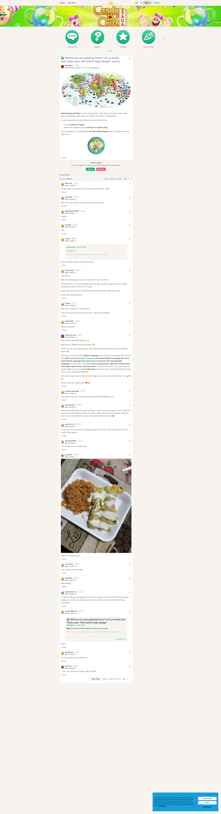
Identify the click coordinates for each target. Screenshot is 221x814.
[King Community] (110, 3)
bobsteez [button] (69, 578)
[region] (185, 802)
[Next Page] (128, 179)
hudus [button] (67, 239)
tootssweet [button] (71, 247)
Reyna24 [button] (68, 183)
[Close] (216, 794)
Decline (207, 802)
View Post (120, 639)
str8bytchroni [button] (70, 592)
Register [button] (101, 169)
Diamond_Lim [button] (70, 335)
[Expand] (96, 258)
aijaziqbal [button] (69, 65)
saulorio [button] (68, 666)
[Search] (141, 2)
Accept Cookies (207, 798)
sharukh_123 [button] (70, 405)
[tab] (109, 51)
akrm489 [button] (68, 197)
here (74, 369)
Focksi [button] (67, 303)
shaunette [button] (69, 564)
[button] (62, 66)
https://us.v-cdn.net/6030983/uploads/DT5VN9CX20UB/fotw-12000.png (95, 632)
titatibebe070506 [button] (72, 211)
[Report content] (130, 58)
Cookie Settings (207, 807)
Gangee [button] (68, 225)
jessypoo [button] (68, 455)
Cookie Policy (162, 806)
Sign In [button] (90, 169)
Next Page (96, 679)
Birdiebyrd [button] (69, 652)
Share (63, 158)
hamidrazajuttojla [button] (72, 391)
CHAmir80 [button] (69, 321)
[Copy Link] (99, 68)
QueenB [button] (95, 68)
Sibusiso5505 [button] (70, 441)
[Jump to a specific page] (131, 179)
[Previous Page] (122, 179)
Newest (69, 179)
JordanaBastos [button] (71, 611)
